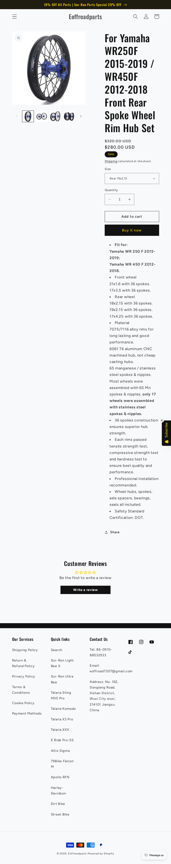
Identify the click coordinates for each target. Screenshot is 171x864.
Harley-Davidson (58, 790)
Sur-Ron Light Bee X (62, 663)
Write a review (85, 590)
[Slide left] (16, 116)
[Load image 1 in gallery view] (28, 116)
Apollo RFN (60, 777)
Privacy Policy (23, 676)
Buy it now (132, 230)
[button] (14, 16)
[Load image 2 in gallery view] (41, 116)
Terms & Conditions (21, 690)
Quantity (111, 190)
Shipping (111, 161)
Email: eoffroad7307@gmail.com (111, 668)
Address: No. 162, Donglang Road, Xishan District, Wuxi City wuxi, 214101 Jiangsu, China (104, 696)
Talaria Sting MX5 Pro (61, 695)
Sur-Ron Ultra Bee (62, 679)
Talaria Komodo (63, 709)
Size (108, 169)
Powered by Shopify (101, 853)
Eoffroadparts (77, 853)
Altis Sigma (60, 751)
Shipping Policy (25, 650)
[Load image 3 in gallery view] (55, 116)
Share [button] (114, 532)
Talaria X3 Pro (62, 719)
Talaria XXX (60, 730)
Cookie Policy (23, 703)
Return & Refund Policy (23, 663)
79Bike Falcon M (62, 764)
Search (56, 650)
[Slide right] (81, 116)
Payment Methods (27, 713)
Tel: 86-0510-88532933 (101, 652)
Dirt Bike (58, 804)
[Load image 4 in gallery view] (69, 116)
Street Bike (60, 814)
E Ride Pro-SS (62, 740)
